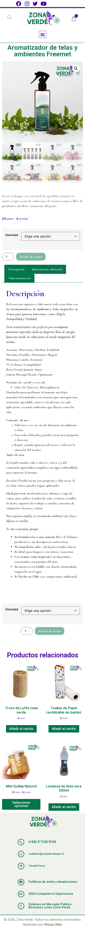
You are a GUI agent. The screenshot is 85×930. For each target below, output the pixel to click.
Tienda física (36, 865)
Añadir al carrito (30, 257)
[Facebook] (18, 3)
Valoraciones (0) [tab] (19, 278)
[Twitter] (35, 3)
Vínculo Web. (53, 924)
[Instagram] (27, 3)
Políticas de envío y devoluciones (52, 882)
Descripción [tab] (16, 269)
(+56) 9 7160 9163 (42, 842)
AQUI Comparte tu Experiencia (50, 894)
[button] (42, 34)
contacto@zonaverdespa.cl (46, 853)
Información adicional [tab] (47, 269)
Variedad (11, 235)
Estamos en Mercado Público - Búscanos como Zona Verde (51, 905)
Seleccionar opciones (21, 804)
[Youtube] (43, 3)
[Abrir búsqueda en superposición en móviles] (9, 17)
